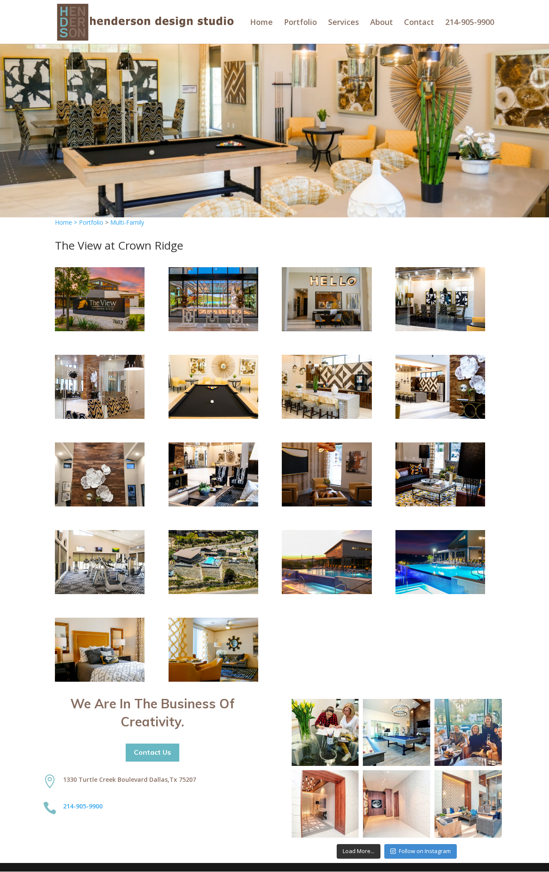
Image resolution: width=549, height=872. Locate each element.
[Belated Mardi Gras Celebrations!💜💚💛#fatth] (468, 732)
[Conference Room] (440, 329)
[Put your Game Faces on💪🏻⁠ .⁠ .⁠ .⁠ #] (396, 732)
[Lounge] (213, 504)
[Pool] (326, 592)
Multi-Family (127, 222)
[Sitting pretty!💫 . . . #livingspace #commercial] (468, 804)
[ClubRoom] (100, 504)
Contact (419, 23)
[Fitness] (100, 592)
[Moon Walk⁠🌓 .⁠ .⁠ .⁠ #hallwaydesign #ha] (396, 804)
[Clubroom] (213, 329)
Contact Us (152, 752)
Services (343, 23)
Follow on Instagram (425, 851)
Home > (67, 222)
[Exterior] (100, 329)
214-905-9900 (469, 23)
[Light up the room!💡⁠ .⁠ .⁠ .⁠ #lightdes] (325, 804)
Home (261, 23)
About (381, 23)
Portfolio (300, 23)
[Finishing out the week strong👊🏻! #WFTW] (325, 732)
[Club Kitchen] (326, 416)
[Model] (100, 679)
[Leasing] (326, 329)
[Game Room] (213, 416)
